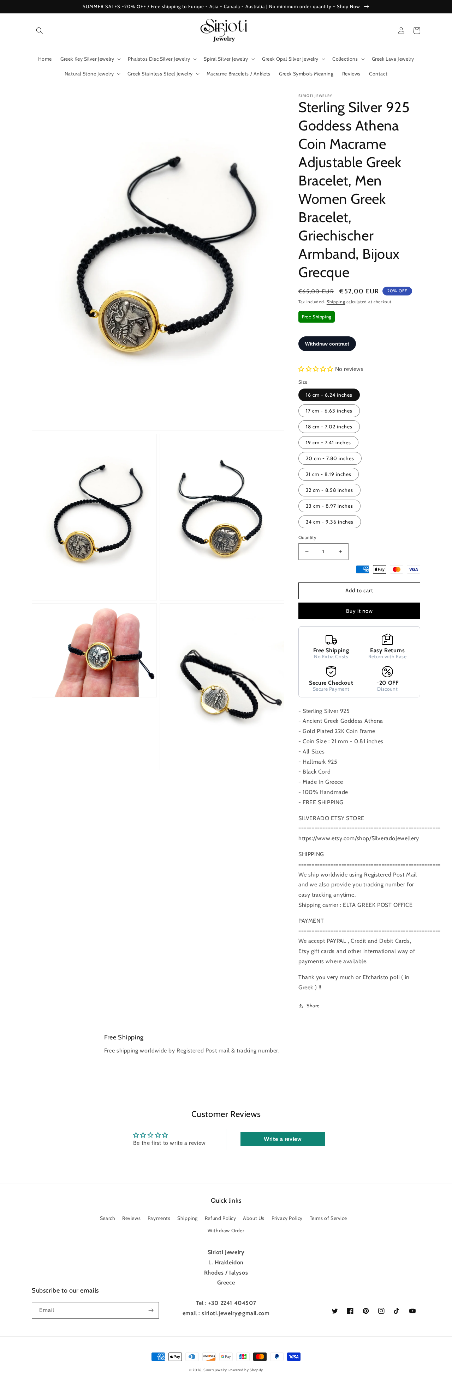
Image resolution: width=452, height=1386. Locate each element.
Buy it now (359, 611)
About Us (253, 1218)
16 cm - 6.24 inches (329, 395)
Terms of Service (328, 1218)
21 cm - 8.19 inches (328, 474)
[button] (39, 30)
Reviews (131, 1218)
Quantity (307, 537)
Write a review (283, 1139)
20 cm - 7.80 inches (330, 458)
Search (107, 1218)
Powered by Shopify (245, 1370)
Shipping (336, 301)
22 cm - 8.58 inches (329, 490)
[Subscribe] (151, 1310)
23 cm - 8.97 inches (329, 506)
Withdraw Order (226, 1230)
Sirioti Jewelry (215, 1370)
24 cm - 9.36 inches (329, 522)
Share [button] (313, 1005)
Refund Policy (220, 1218)
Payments (159, 1218)
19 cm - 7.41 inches (328, 442)
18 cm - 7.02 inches (329, 426)
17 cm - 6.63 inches (329, 411)
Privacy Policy (287, 1218)
